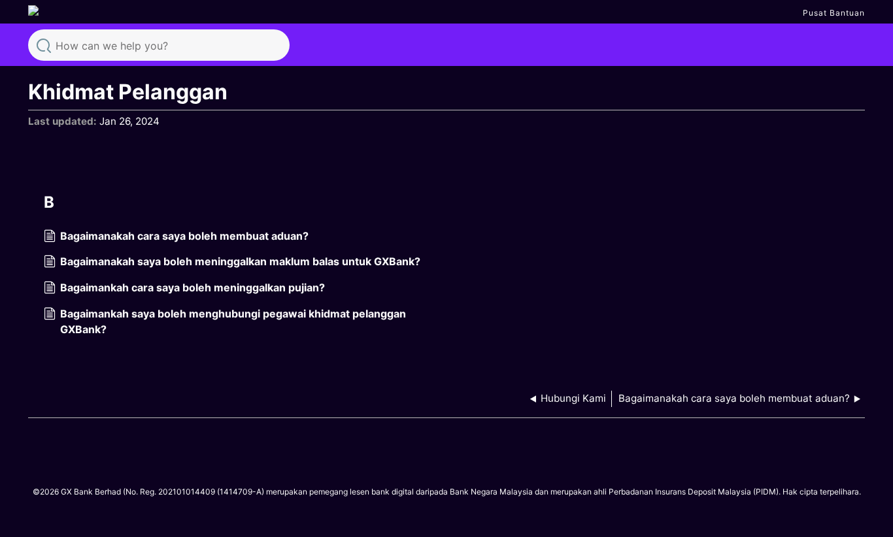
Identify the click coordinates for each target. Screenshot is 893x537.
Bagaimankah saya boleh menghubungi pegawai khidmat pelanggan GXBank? (233, 321)
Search (44, 44)
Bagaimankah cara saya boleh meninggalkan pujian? (192, 287)
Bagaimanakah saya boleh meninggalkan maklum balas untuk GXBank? (240, 261)
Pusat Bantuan (834, 13)
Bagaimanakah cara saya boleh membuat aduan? (184, 235)
